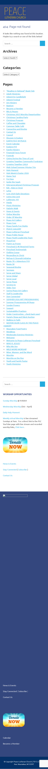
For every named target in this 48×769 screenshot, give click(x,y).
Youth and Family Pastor (17, 361)
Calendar (7, 737)
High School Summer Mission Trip (21, 167)
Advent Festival (13, 99)
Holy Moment (12, 170)
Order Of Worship (14, 217)
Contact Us (11, 132)
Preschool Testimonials (16, 249)
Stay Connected (13, 296)
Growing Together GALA (17, 164)
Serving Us (11, 284)
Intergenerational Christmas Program (22, 185)
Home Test (11, 176)
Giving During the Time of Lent (19, 158)
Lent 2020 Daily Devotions (17, 193)
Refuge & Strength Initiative (18, 258)
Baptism (10, 105)
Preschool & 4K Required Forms (20, 246)
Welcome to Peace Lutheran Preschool (23, 340)
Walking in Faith (13, 320)
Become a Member (14, 108)
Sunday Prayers (13, 305)
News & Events (13, 211)
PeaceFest (10, 240)
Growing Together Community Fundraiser (24, 161)
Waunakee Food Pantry (16, 328)
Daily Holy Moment (11, 412)
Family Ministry (13, 149)
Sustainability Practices (16, 311)
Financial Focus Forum (16, 152)
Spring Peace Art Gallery (17, 290)
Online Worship (13, 214)
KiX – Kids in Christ (14, 187)
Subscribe (22, 469)
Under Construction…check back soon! (23, 314)
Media (9, 202)
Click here (19, 427)
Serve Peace (11, 281)
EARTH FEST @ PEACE (16, 140)
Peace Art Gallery (14, 220)
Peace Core (11, 223)
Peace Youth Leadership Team (19, 237)
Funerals (10, 155)
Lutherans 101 (12, 199)
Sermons (10, 270)
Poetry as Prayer (13, 243)
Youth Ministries (13, 364)
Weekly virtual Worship (13, 418)
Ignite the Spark (13, 182)
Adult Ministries (13, 94)
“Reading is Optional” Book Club (20, 91)
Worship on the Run (15, 358)
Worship (10, 355)
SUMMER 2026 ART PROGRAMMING (22, 299)
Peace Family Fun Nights (17, 226)
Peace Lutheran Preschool (17, 232)
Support (9, 308)
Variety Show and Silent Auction (20, 317)
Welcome (10, 337)
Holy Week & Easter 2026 (17, 173)
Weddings (10, 331)
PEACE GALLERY (13, 229)
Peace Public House (14, 234)
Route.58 (10, 264)
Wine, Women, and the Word (19, 352)
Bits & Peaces (12, 111)
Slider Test (11, 287)
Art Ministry (11, 102)
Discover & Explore (14, 138)
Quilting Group (12, 252)
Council (9, 135)
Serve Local (11, 279)
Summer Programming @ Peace (20, 302)
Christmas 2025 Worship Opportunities (23, 114)
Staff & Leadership (14, 293)
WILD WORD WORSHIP (16, 349)
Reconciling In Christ (15, 255)
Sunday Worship (10, 400)
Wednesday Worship (12, 406)
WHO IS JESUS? (13, 343)
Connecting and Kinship (16, 129)
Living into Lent (13, 196)
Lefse (8, 190)
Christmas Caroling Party (17, 117)
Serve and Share (13, 273)
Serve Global (11, 276)
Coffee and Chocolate (15, 123)
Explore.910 (11, 146)
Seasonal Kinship (13, 267)
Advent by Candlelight (16, 96)
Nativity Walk (12, 208)
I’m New (10, 179)
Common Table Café (15, 126)
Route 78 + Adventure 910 (18, 261)
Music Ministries (13, 205)
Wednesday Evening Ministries (19, 334)
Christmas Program (14, 120)
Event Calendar (13, 143)
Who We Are (12, 346)
